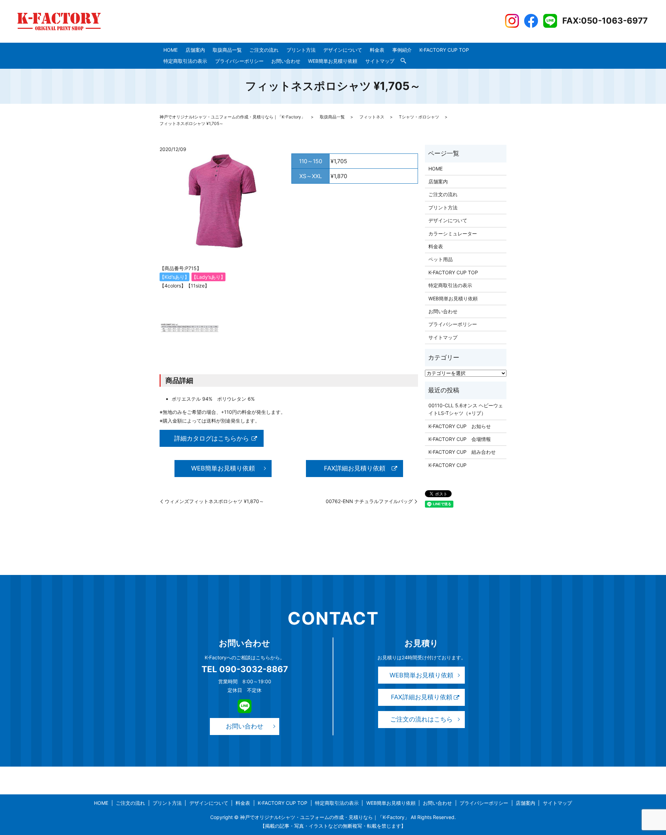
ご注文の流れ (264, 50)
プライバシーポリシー (239, 61)
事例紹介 (402, 50)
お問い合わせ (285, 61)
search (403, 61)
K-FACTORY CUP (447, 465)
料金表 (377, 50)
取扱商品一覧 (227, 50)
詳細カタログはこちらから (211, 438)
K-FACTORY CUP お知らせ (459, 426)
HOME (170, 50)
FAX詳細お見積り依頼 (354, 468)
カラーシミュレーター (452, 233)
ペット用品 (440, 259)
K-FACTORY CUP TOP (444, 50)
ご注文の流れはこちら (421, 719)
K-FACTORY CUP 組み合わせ (462, 452)
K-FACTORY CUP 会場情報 (459, 439)
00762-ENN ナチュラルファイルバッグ (369, 501)
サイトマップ (379, 61)
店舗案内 (195, 50)
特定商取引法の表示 (185, 61)
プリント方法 (301, 50)
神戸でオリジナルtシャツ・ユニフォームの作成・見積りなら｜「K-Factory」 (232, 116)
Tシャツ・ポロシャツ (419, 116)
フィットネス (371, 116)
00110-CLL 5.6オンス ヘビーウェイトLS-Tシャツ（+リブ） (465, 409)
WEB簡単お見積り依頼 (332, 61)
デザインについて (342, 50)
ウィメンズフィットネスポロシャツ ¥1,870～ (214, 501)
